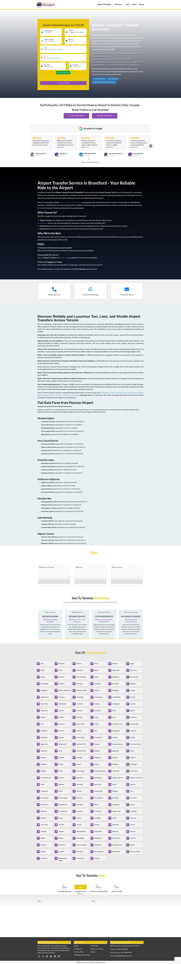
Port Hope (115, 798)
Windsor (61, 838)
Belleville (61, 677)
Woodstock (97, 838)
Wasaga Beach (81, 831)
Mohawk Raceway (100, 771)
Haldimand (97, 845)
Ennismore (133, 717)
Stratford (43, 818)
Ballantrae (79, 670)
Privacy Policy (79, 952)
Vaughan (61, 831)
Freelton (79, 731)
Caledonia (62, 697)
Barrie (96, 670)
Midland (43, 771)
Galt (95, 731)
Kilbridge (79, 757)
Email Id (70, 39)
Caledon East (45, 697)
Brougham (44, 690)
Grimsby (115, 737)
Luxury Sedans (64, 891)
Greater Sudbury (81, 845)
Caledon (132, 690)
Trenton (132, 825)
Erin (42, 724)
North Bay (79, 784)
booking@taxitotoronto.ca (104, 82)
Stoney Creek (116, 811)
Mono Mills (115, 771)
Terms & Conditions (97, 949)
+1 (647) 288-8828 (99, 79)
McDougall (133, 764)
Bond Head (115, 677)
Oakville (132, 784)
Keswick (43, 757)
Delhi (114, 710)
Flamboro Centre (117, 724)
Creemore (79, 710)
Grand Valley (80, 737)
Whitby (43, 838)
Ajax (42, 663)
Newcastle (79, 778)
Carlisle (132, 697)
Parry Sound (44, 798)
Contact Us (78, 949)
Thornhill (61, 825)
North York (97, 784)
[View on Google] (32, 154)
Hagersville (44, 744)
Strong (61, 818)
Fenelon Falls (80, 724)
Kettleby (61, 757)
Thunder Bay (80, 858)
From (45, 48)
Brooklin (132, 684)
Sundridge (97, 818)
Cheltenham (62, 704)
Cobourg (97, 704)
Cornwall (43, 845)
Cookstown (44, 710)
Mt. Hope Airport (46, 778)
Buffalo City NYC (81, 690)
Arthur (43, 670)
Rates (134, 4)
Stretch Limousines (99, 891)
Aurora (61, 670)
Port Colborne (98, 798)
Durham (61, 717)
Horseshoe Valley (135, 744)
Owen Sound (75, 395)
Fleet (127, 4)
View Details (54, 579)
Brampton (79, 684)
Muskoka (140, 393)
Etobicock (62, 724)
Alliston (78, 663)
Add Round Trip (63, 72)
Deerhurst (97, 710)
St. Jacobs (79, 811)
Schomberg (115, 804)
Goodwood (44, 737)
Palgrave (115, 791)
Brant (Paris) (116, 838)
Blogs (141, 4)
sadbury (78, 818)
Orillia (61, 791)
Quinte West (116, 851)
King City (115, 757)
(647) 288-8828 (113, 79)
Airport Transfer (104, 4)
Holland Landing (117, 744)
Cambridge (118, 393)
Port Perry (133, 798)
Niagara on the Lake (136, 778)
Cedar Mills (44, 704)
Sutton (114, 818)
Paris (131, 791)
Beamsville (115, 670)
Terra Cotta (44, 825)
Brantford (97, 684)
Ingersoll (97, 751)
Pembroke (79, 851)
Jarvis (60, 751)
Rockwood (79, 804)
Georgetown (116, 731)
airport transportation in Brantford (70, 202)
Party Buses (117, 891)
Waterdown (98, 831)
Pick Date (46, 65)
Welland (40, 395)
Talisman (133, 818)
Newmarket (98, 778)
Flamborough (134, 724)
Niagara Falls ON (117, 778)
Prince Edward (98, 851)
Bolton (96, 677)
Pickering (79, 798)
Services (118, 4)
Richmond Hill (63, 804)
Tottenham (115, 825)
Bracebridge (44, 684)
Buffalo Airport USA (65, 690)
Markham (115, 764)
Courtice (61, 710)
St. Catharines (57, 395)
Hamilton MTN (81, 744)
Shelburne (44, 811)
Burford (96, 690)
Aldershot (62, 663)
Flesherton (44, 731)
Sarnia (96, 804)
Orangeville (44, 791)
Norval (114, 784)
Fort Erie (61, 731)
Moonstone (133, 771)
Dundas (43, 717)
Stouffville (133, 811)
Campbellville (116, 697)
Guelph (132, 737)
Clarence (133, 838)
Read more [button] (60, 147)
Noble (42, 784)
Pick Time (75, 65)
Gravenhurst (67, 395)
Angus (132, 663)
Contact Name (48, 31)
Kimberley (97, 757)
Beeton (43, 677)
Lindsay (134, 393)
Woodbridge (80, 838)
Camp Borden (98, 697)
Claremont (79, 704)
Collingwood (105, 393)
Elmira (96, 717)
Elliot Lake (62, 845)
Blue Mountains (81, 677)
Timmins (97, 858)
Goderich (133, 731)
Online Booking (104, 116)
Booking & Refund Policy (82, 955)
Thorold (78, 825)
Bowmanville (134, 677)
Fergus (96, 724)
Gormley (61, 737)
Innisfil (132, 751)
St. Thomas (44, 858)
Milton (61, 771)
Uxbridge (43, 831)
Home (77, 946)
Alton (96, 663)
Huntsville (44, 751)
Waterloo (115, 831)
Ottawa (61, 851)
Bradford (61, 684)
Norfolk (43, 851)
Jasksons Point (81, 751)
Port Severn (44, 804)
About (93, 952)
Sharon (132, 804)
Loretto (96, 764)
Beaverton (133, 670)
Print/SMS (94, 946)
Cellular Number (49, 39)
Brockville (115, 684)
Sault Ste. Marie (135, 851)
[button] (30, 145)
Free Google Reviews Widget (91, 162)
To (44, 56)
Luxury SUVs (80, 891)
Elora (114, 717)
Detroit (132, 710)
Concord (132, 704)
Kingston (133, 757)
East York (79, 717)
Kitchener (44, 764)
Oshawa (79, 791)
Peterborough (126, 393)
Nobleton (61, 784)
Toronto (96, 825)
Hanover (97, 744)
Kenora (132, 845)
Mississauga (80, 771)
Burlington (115, 690)
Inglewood (115, 751)
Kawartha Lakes (117, 845)
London (112, 393)
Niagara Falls (48, 395)
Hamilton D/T (63, 744)
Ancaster (115, 663)
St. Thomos (97, 811)
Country (71, 30)
